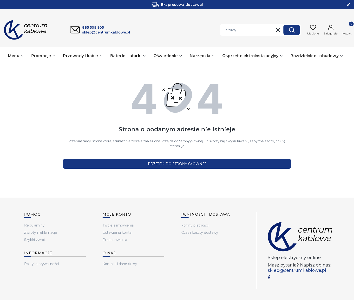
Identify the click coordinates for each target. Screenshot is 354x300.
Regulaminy (34, 225)
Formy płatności (195, 225)
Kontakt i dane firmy (120, 264)
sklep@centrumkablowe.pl (297, 270)
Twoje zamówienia (118, 225)
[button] (291, 30)
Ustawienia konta (117, 232)
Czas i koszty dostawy (199, 232)
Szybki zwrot (35, 240)
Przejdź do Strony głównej (177, 164)
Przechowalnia (115, 240)
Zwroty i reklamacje (40, 232)
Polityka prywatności (41, 264)
